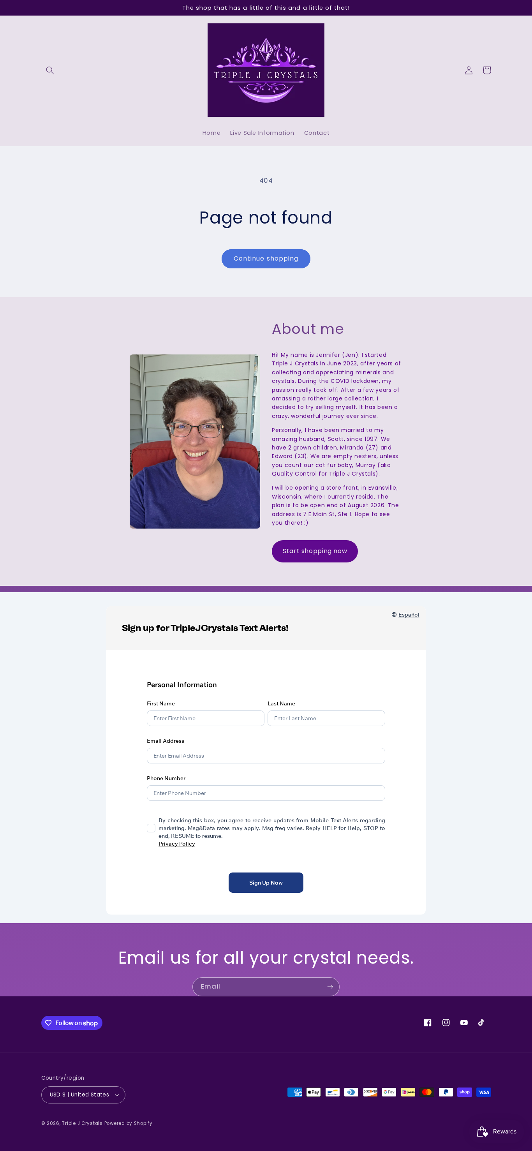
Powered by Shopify (128, 1123)
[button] (50, 70)
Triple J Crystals (82, 1123)
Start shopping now (315, 550)
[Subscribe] (330, 986)
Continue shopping (266, 258)
